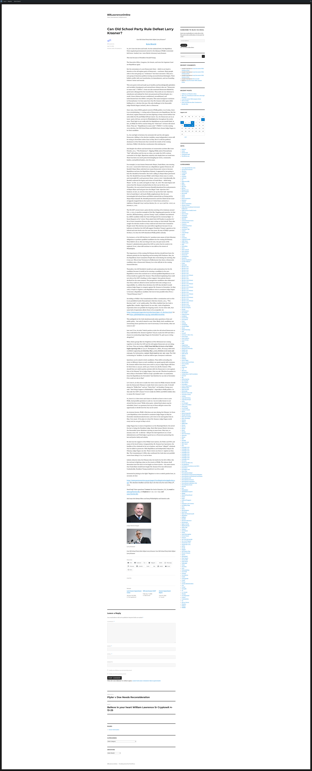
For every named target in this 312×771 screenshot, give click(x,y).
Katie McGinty (185, 389)
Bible (183, 183)
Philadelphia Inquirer (187, 491)
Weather (184, 604)
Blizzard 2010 (185, 190)
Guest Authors (185, 338)
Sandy (183, 532)
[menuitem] (1, 1)
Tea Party (184, 566)
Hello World (185, 353)
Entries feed (185, 152)
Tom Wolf (184, 571)
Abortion (184, 171)
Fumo (183, 321)
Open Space (185, 444)
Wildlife (184, 607)
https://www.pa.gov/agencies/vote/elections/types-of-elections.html (149, 312)
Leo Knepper (185, 403)
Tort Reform (185, 575)
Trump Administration (187, 583)
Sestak (183, 548)
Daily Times (185, 241)
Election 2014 (185, 270)
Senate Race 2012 (186, 544)
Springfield (185, 556)
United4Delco (185, 599)
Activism (184, 176)
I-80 (183, 369)
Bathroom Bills (185, 181)
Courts (183, 234)
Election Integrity (186, 307)
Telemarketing (185, 570)
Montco (184, 427)
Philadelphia (118, 48)
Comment (111, 621)
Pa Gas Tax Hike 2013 (187, 462)
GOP (183, 331)
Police (183, 498)
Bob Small (184, 193)
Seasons (184, 537)
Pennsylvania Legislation (188, 481)
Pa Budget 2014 (185, 454)
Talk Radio (184, 563)
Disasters (184, 258)
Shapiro (184, 549)
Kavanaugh (184, 391)
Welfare (184, 606)
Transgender (185, 578)
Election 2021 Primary (187, 290)
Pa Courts (184, 461)
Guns (183, 341)
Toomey (184, 573)
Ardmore (184, 178)
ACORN (183, 174)
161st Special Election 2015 (188, 168)
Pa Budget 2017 (185, 459)
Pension (184, 486)
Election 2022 (185, 292)
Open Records (185, 442)
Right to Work (185, 524)
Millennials (185, 423)
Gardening (184, 324)
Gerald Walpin (185, 326)
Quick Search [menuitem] (17, 1)
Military (184, 422)
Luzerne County (186, 410)
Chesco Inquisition (186, 203)
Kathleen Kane (185, 387)
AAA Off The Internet (187, 169)
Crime (183, 236)
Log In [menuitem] (4, 1)
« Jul (185, 137)
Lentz (183, 401)
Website (110, 662)
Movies (183, 428)
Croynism (184, 237)
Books (183, 195)
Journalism (184, 384)
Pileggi (183, 493)
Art (182, 179)
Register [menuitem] (10, 1)
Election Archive (186, 306)
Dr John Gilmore (186, 261)
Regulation (184, 515)
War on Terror (185, 602)
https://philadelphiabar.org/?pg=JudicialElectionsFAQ (147, 314)
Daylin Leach (185, 243)
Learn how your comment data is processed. (146, 681)
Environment (185, 311)
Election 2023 (185, 295)
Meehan (184, 420)
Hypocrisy (184, 367)
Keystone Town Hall (187, 393)
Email (109, 654)
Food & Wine (185, 318)
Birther (183, 188)
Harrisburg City (186, 347)
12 (189, 125)
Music (183, 430)
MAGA (183, 411)
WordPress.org (185, 156)
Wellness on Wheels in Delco (189, 94)
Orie (183, 445)
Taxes (183, 565)
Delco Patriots (185, 251)
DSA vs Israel (195, 79)
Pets (183, 488)
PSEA (183, 507)
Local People (185, 408)
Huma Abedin (185, 364)
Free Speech (185, 319)
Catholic (184, 202)
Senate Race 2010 (186, 543)
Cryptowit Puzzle (186, 239)
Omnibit (184, 440)
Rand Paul (184, 512)
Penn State (184, 471)
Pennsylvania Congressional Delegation (192, 474)
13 (192, 125)
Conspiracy (184, 227)
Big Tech (184, 186)
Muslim (184, 432)
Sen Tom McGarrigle (187, 539)
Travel (183, 580)
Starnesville (185, 560)
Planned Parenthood (187, 495)
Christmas (184, 215)
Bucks (183, 197)
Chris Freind (185, 214)
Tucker (183, 587)
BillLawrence (110, 44)
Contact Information (114, 729)
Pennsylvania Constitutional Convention (192, 476)
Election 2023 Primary (187, 297)
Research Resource (187, 520)
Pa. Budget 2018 (186, 469)
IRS (182, 377)
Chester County (186, 205)
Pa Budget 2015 (185, 456)
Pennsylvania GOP (186, 478)
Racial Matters (185, 510)
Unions (183, 597)
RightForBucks (185, 525)
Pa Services (184, 468)
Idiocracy (184, 370)
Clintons (184, 219)
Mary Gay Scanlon (186, 416)
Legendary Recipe (186, 399)
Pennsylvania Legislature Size (189, 483)
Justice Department (187, 386)
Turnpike (184, 589)
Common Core (185, 222)
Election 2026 (185, 304)
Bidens (183, 185)
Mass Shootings (186, 418)
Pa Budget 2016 (186, 457)
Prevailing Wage (186, 505)
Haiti (183, 343)
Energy (183, 309)
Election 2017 (185, 277)
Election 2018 (185, 278)
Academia (184, 173)
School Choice (185, 536)
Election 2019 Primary (187, 283)
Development (185, 256)
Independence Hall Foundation (190, 374)
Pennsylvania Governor (188, 479)
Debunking (184, 246)
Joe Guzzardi (185, 381)
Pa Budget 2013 (185, 452)
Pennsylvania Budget (187, 473)
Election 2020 (185, 285)
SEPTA (183, 546)
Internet (184, 375)
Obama (183, 437)
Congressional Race (187, 226)
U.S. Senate (184, 592)
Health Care (185, 350)
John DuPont (185, 382)
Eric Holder (185, 312)
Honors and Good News (188, 362)
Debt (183, 244)
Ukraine (184, 594)
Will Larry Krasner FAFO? (149, 591)
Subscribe (183, 45)
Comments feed (186, 154)
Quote (183, 508)
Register (184, 149)
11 (185, 125)
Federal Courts (185, 314)
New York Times (186, 433)
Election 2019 (185, 282)
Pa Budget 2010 (185, 447)
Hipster (184, 355)
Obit (183, 439)
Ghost (183, 328)
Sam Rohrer (185, 531)
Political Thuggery (186, 500)
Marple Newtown (186, 415)
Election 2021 (185, 289)
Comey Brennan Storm (187, 220)
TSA (183, 585)
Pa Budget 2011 (185, 449)
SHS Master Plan (186, 551)
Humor (183, 365)
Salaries (184, 529)
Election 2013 (185, 268)
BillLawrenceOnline (118, 14)
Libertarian (184, 406)
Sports (183, 554)
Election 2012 (185, 266)
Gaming (184, 323)
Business (184, 200)
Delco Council (185, 249)
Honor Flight (185, 360)
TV (182, 590)
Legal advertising (186, 398)
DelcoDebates (185, 253)
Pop (183, 502)
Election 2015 (185, 272)
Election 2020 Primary (187, 287)
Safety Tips (184, 527)
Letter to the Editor (186, 404)
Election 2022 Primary (187, 294)
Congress (184, 224)
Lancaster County (186, 394)
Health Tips (185, 352)
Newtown (184, 435)
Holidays (184, 358)
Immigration (185, 372)
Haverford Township (187, 348)
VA (182, 600)
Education (184, 265)
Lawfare (184, 396)
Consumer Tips (186, 229)
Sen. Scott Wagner (186, 541)
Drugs (183, 263)
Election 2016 (185, 273)
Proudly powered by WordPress (127, 764)
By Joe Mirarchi (151, 44)
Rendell (184, 519)
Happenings (185, 345)
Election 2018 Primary (187, 280)
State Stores (185, 561)
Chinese (184, 212)
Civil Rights (185, 217)
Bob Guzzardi (185, 191)
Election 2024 (185, 299)
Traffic (183, 577)
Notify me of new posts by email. (117, 674)
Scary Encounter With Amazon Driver (191, 99)
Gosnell (184, 333)
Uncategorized (185, 595)
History (184, 357)
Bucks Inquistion (186, 198)
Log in (183, 151)
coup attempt (185, 232)
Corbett (183, 231)
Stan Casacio (185, 558)
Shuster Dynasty (186, 553)
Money (183, 425)
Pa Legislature (185, 464)
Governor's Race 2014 (187, 335)
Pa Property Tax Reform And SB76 (190, 466)
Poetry (183, 496)
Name (109, 646)
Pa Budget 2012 (185, 450)
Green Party (185, 336)
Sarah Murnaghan (186, 534)
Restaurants (185, 522)
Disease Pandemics (187, 260)
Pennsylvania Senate (187, 485)
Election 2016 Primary (187, 275)
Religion (184, 517)
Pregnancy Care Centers (188, 503)
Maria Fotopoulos (186, 413)
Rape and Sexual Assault (188, 514)
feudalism (184, 316)
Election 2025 (110, 48)
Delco (183, 248)
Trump (183, 582)
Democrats (184, 254)
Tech (183, 568)
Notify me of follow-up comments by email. (120, 670)
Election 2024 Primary (187, 301)
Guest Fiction (185, 340)
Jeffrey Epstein (185, 379)
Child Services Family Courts (189, 210)
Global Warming (186, 329)
